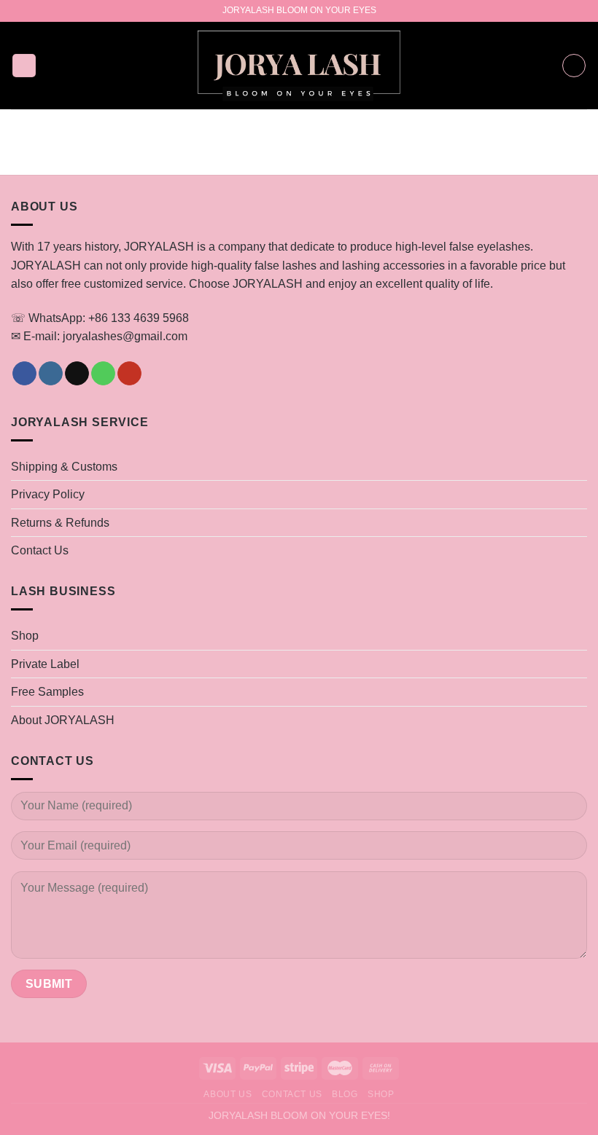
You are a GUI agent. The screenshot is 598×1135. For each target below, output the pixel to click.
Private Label (45, 664)
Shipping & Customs (64, 466)
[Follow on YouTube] (129, 373)
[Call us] (103, 373)
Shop (25, 635)
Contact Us (40, 550)
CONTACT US (292, 1094)
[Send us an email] (77, 373)
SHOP (381, 1094)
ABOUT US (227, 1094)
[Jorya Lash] (299, 65)
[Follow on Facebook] (24, 373)
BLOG (344, 1094)
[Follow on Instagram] (51, 373)
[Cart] (574, 65)
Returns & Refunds (60, 523)
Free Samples (47, 692)
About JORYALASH (62, 720)
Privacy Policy (48, 494)
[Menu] (24, 66)
